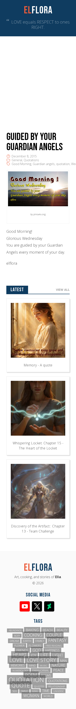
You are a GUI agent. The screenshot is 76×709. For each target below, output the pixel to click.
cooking (33, 635)
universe (58, 691)
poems (46, 675)
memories (18, 665)
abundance (15, 630)
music (43, 665)
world (48, 696)
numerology (20, 670)
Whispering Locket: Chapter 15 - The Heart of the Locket (38, 446)
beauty (62, 630)
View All (63, 290)
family (39, 641)
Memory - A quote (38, 365)
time (45, 690)
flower (19, 645)
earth (27, 641)
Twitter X (37, 606)
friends (22, 650)
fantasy (57, 640)
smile (24, 691)
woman (31, 695)
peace (58, 670)
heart (20, 655)
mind (32, 665)
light (57, 655)
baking (32, 629)
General (17, 160)
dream (14, 641)
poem (31, 675)
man (63, 660)
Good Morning (21, 164)
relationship (56, 686)
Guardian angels (44, 164)
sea (14, 691)
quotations (57, 681)
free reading (54, 645)
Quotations (31, 160)
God (37, 650)
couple (54, 635)
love (15, 659)
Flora (38, 10)
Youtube (25, 606)
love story (41, 660)
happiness (52, 650)
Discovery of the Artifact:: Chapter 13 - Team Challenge (38, 529)
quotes (39, 686)
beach (48, 630)
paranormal (40, 670)
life (44, 655)
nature (58, 665)
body (17, 635)
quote (20, 685)
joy (33, 655)
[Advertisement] (38, 76)
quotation (63, 164)
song (35, 691)
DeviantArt (49, 606)
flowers (35, 645)
